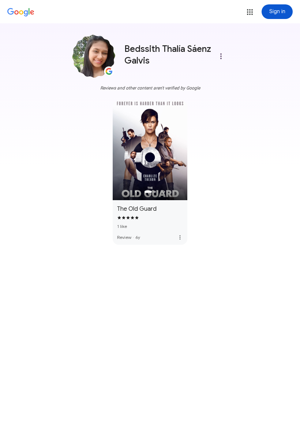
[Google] (20, 12)
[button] (250, 12)
